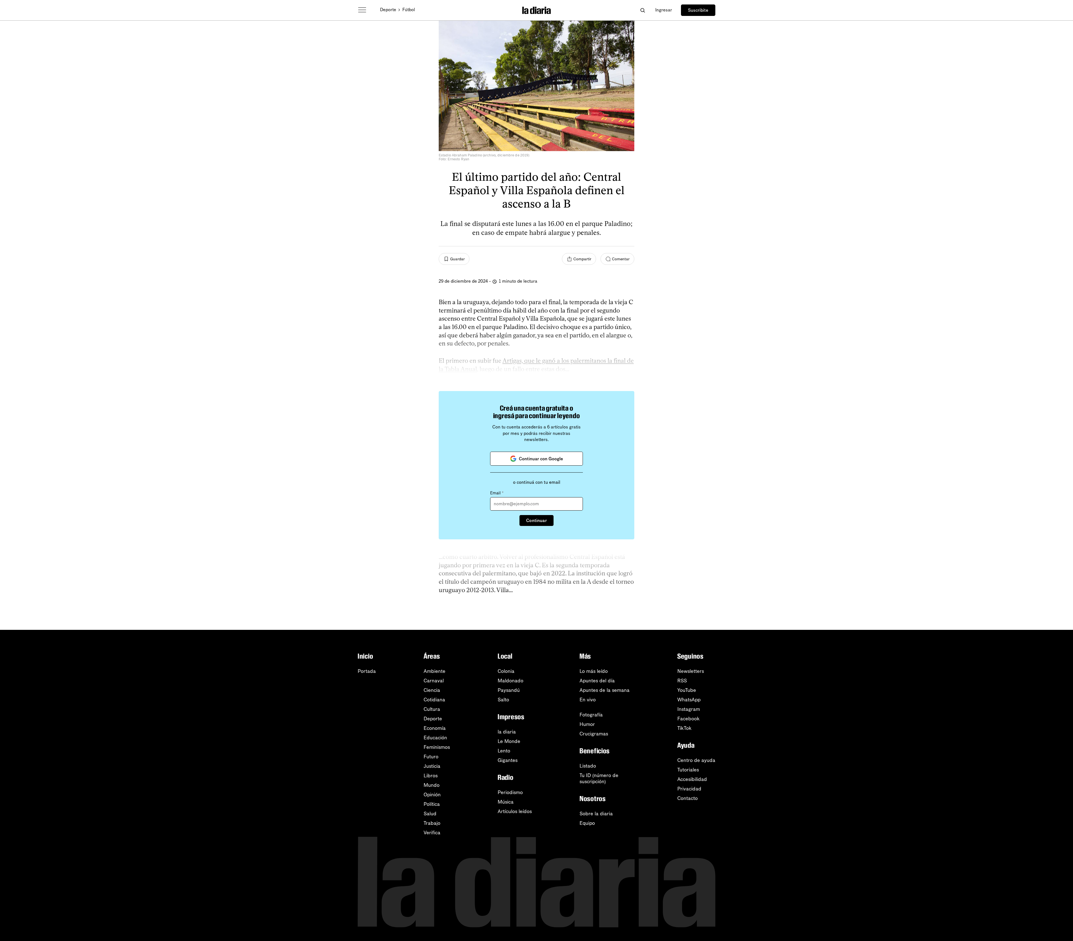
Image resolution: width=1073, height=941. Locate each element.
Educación (435, 738)
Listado (588, 766)
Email (497, 492)
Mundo (432, 785)
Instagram (688, 709)
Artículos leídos (515, 811)
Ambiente (434, 671)
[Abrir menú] (362, 10)
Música (506, 802)
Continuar (536, 520)
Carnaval (434, 681)
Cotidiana (434, 700)
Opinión (432, 795)
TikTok (684, 728)
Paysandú (509, 690)
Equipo (587, 823)
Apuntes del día (597, 681)
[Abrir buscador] (642, 10)
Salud (430, 814)
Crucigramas (594, 734)
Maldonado (510, 681)
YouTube (686, 690)
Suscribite (698, 10)
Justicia (432, 766)
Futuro (431, 757)
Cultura (432, 709)
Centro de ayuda (696, 760)
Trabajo (432, 823)
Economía (435, 728)
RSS (682, 681)
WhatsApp (689, 700)
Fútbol (408, 9)
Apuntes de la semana (605, 690)
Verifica (432, 833)
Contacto (687, 798)
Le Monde (509, 741)
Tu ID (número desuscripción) (599, 778)
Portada (367, 671)
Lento (504, 751)
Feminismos (437, 747)
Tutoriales (688, 770)
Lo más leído (594, 671)
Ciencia (432, 690)
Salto (503, 700)
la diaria (507, 732)
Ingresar (663, 10)
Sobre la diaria (596, 814)
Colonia (506, 671)
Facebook (688, 719)
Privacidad (689, 789)
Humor (587, 724)
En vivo (588, 700)
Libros (431, 776)
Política (432, 804)
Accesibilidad (692, 779)
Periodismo (510, 792)
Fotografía (591, 715)
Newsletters (690, 671)
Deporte (388, 9)
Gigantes (507, 760)
